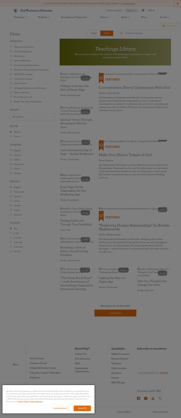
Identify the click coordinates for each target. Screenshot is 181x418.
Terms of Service (36, 401)
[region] (48, 399)
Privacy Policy (23, 401)
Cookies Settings (59, 408)
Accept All (82, 408)
